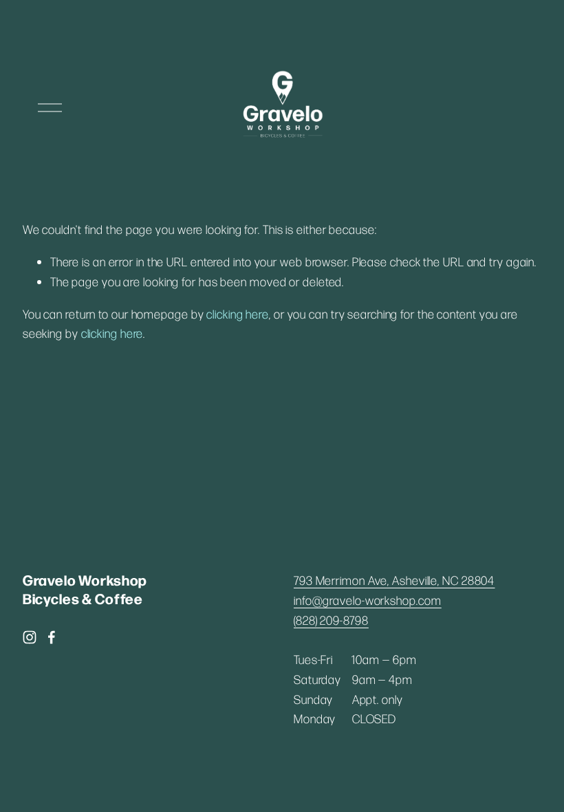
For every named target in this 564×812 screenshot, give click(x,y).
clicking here (237, 313)
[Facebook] (51, 637)
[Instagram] (29, 637)
